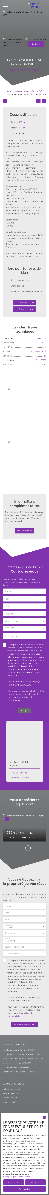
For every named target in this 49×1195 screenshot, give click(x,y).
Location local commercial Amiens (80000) (23, 1054)
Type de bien (11, 933)
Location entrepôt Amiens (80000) (19, 1050)
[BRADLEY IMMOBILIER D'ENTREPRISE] (37, 5)
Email (7, 606)
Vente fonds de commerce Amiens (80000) (23, 1058)
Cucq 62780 (36, 91)
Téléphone (9, 614)
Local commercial (21, 91)
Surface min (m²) (12, 953)
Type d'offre (9, 925)
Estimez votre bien (11, 1089)
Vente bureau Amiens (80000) (17, 1063)
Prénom (8, 591)
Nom (7, 599)
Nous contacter (10, 1102)
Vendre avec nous (11, 1093)
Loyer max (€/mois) (14, 947)
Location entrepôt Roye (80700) (18, 1067)
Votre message (12, 636)
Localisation (8, 939)
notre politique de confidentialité (17, 1176)
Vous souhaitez (9, 627)
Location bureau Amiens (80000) (18, 1071)
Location (7, 91)
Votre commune (12, 621)
